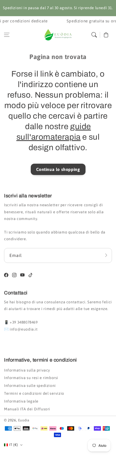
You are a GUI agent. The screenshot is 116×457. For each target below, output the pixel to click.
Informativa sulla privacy (27, 370)
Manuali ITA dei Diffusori (27, 409)
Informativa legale (21, 401)
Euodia (23, 420)
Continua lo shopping (58, 169)
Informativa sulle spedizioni (30, 385)
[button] (7, 35)
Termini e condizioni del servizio (34, 393)
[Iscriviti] (106, 255)
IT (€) (13, 445)
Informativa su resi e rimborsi (31, 378)
